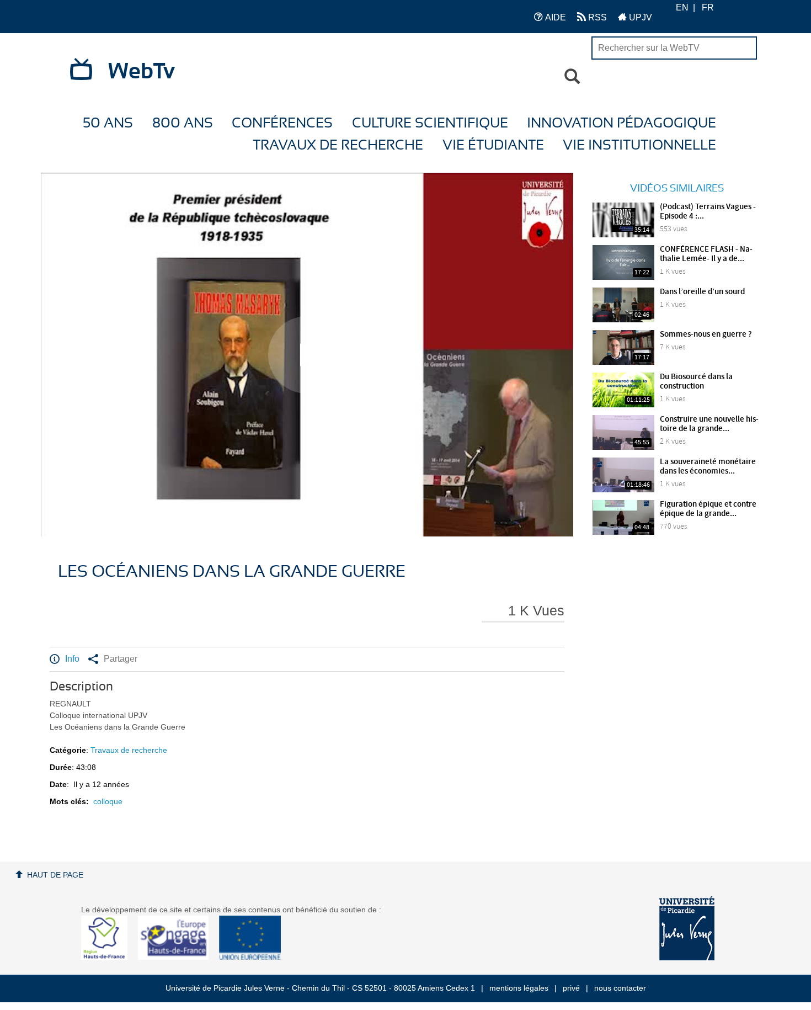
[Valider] (572, 76)
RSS (596, 17)
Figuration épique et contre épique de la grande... (708, 509)
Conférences (282, 123)
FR (708, 7)
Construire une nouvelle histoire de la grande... (709, 424)
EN (682, 7)
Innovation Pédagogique (621, 123)
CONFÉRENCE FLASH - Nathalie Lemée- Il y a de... (706, 254)
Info (72, 658)
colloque (107, 801)
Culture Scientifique (430, 123)
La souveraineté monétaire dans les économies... (708, 466)
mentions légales (518, 988)
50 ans (108, 123)
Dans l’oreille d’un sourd (702, 291)
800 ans (182, 123)
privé (571, 988)
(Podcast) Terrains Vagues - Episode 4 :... (708, 211)
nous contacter (620, 988)
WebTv (141, 72)
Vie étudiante (493, 145)
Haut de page (55, 874)
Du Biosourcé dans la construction (696, 381)
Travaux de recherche (338, 145)
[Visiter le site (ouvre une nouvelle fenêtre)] (108, 957)
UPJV (639, 17)
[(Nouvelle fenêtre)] (686, 928)
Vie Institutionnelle (639, 145)
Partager (120, 658)
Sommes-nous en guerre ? (706, 334)
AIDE (554, 17)
